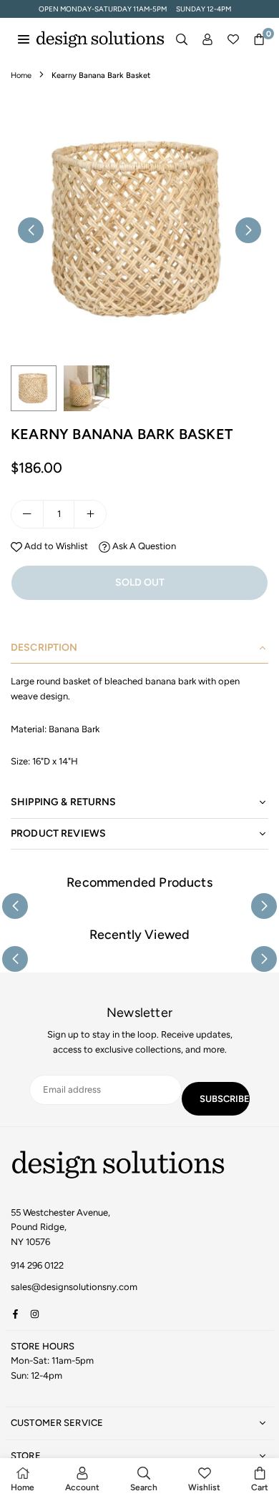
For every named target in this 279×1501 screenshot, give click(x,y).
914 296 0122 (37, 1265)
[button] (259, 39)
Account (82, 1487)
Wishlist (204, 1487)
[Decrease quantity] (27, 514)
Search (143, 1487)
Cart (259, 1487)
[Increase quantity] (90, 514)
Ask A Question (143, 546)
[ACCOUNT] (207, 39)
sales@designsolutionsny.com (74, 1287)
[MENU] (23, 38)
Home (21, 75)
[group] (139, 229)
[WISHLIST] (233, 39)
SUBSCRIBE (225, 1098)
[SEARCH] (182, 39)
